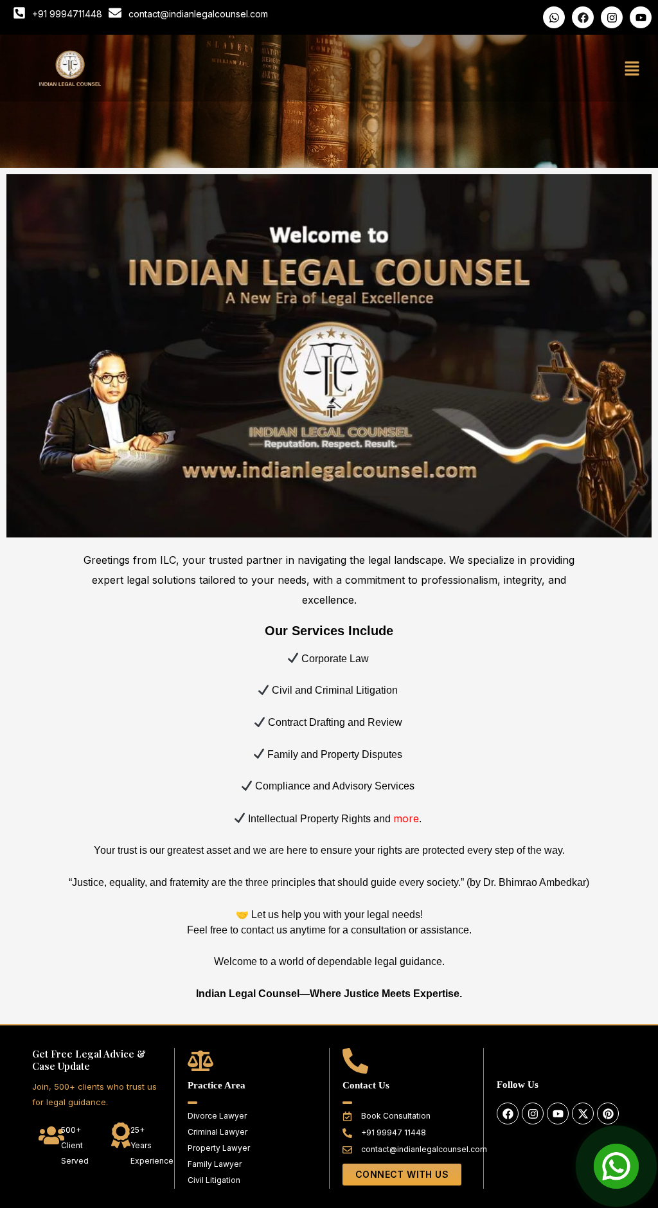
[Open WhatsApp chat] (616, 1166)
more (406, 818)
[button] (632, 68)
